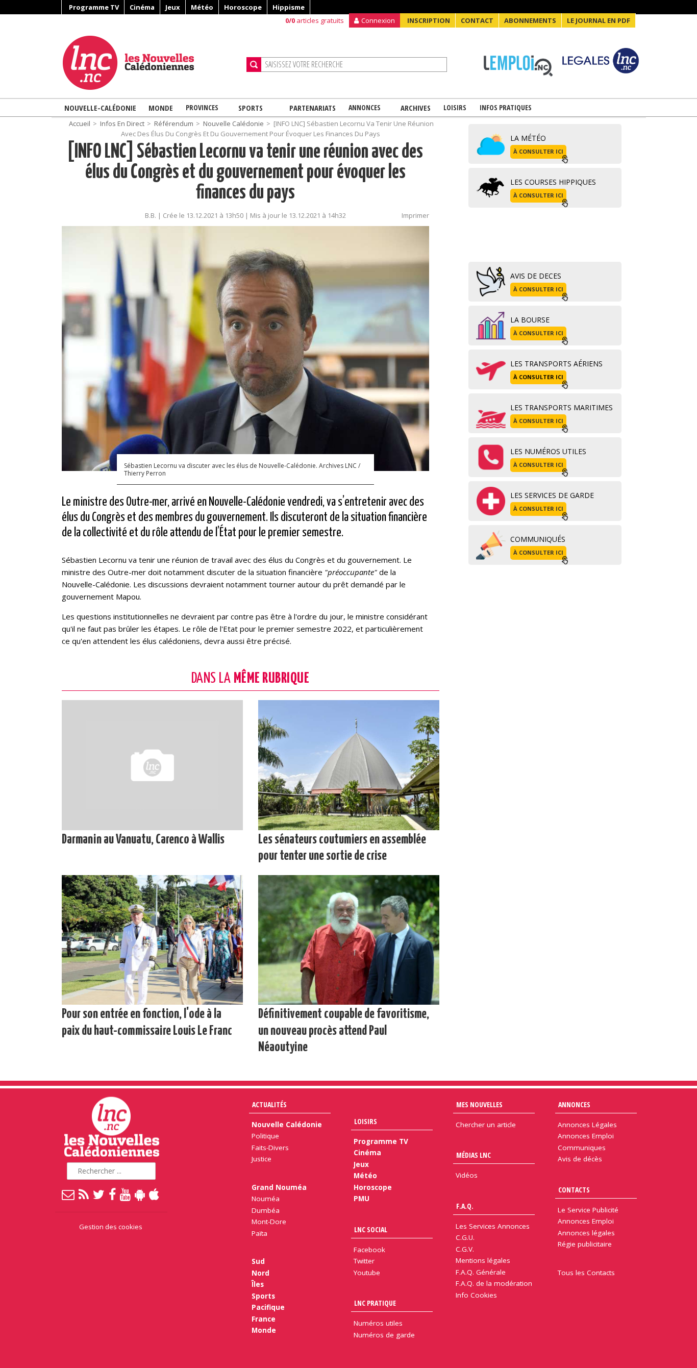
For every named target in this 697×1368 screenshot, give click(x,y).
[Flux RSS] (84, 1194)
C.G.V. (465, 1249)
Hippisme (288, 7)
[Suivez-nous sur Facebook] (113, 1194)
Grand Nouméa (279, 1187)
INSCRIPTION (428, 20)
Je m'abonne (515, 28)
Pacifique (268, 1307)
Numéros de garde (384, 1334)
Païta (259, 1233)
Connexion (378, 20)
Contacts (574, 1190)
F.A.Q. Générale (481, 1272)
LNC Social (370, 1229)
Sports (250, 108)
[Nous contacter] (69, 1194)
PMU (361, 1198)
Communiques (582, 1147)
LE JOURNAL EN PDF (598, 20)
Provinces (202, 107)
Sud (258, 1261)
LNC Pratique (375, 1303)
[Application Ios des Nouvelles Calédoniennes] (154, 1194)
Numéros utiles (378, 1323)
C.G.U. (465, 1237)
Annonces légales (586, 1232)
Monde (160, 108)
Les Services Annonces (493, 1226)
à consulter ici (538, 151)
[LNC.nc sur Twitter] (99, 1194)
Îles (258, 1284)
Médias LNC (473, 1155)
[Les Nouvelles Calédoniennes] (150, 63)
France (264, 1319)
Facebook (369, 1249)
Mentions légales (483, 1260)
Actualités (269, 1104)
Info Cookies (476, 1295)
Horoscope (243, 7)
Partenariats (312, 108)
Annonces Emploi (586, 1135)
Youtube (367, 1272)
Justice (261, 1158)
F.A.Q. (465, 1206)
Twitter (364, 1260)
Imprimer (415, 215)
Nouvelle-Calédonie (100, 108)
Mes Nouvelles (479, 1104)
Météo (202, 7)
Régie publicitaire (585, 1244)
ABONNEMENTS (530, 20)
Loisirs (454, 107)
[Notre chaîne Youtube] (126, 1194)
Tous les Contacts (586, 1272)
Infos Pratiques (506, 107)
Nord (260, 1273)
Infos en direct (122, 123)
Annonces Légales (587, 1124)
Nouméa (266, 1198)
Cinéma (142, 7)
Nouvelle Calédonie (233, 123)
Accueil (79, 123)
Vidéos (467, 1175)
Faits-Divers (270, 1147)
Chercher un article (486, 1124)
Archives (416, 108)
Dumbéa (266, 1210)
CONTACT (477, 20)
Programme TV (94, 7)
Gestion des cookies (110, 1226)
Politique (265, 1135)
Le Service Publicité (588, 1209)
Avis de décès (580, 1158)
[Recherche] (254, 64)
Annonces (364, 107)
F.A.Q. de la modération (494, 1283)
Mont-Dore (269, 1221)
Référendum (173, 123)
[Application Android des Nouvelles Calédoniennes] (140, 1194)
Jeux (172, 7)
